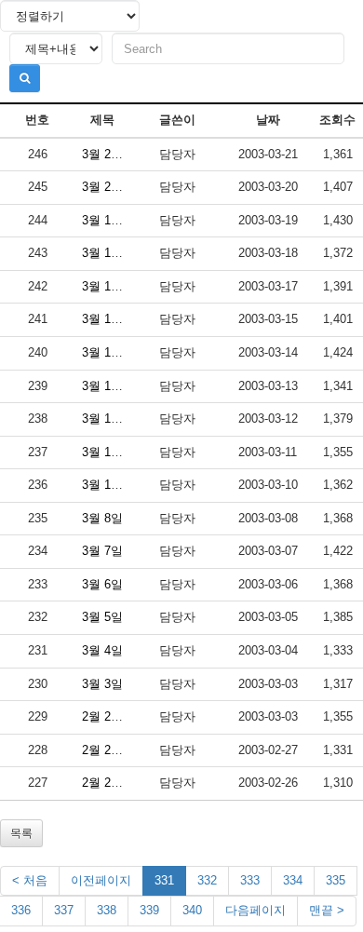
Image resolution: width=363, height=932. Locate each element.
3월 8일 (102, 518)
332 (207, 880)
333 (250, 880)
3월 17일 (105, 286)
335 (335, 880)
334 (292, 880)
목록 (21, 833)
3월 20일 (105, 187)
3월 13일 (105, 386)
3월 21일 (105, 154)
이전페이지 (101, 880)
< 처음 (29, 880)
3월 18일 (105, 253)
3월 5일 (102, 617)
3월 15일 (105, 319)
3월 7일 (102, 551)
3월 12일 (105, 418)
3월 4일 (102, 650)
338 (106, 910)
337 (64, 910)
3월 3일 (102, 684)
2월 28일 (105, 716)
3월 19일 (105, 220)
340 (192, 910)
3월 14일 (105, 352)
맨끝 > (326, 910)
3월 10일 (105, 485)
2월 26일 (105, 783)
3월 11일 (105, 452)
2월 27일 (105, 750)
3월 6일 (102, 584)
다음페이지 (255, 910)
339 (149, 910)
